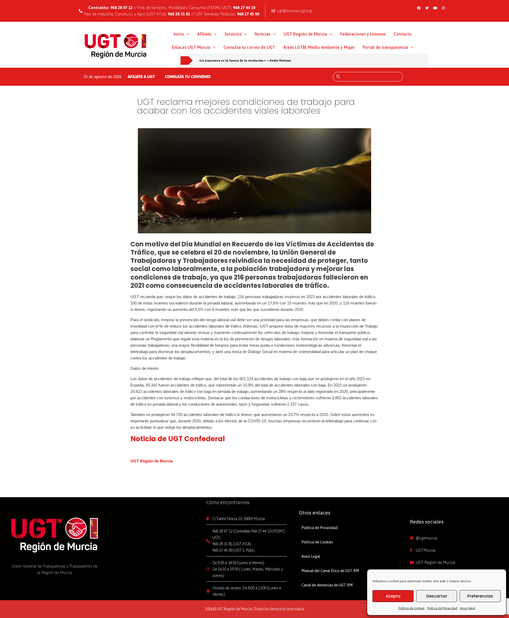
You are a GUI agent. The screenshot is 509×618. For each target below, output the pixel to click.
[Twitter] (427, 8)
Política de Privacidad (442, 608)
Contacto (403, 34)
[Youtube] (435, 8)
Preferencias (480, 596)
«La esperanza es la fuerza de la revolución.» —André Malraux (245, 60)
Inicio (179, 34)
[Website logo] (116, 45)
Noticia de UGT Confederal (177, 439)
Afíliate (204, 34)
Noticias (262, 34)
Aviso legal (467, 608)
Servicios (233, 34)
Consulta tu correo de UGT (249, 47)
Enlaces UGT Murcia (191, 47)
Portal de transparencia (385, 47)
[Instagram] (443, 8)
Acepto (393, 596)
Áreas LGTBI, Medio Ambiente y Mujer (319, 47)
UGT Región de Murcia (305, 34)
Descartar (436, 596)
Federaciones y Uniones (363, 34)
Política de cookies (411, 608)
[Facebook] (418, 8)
